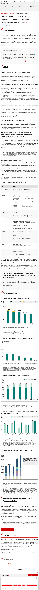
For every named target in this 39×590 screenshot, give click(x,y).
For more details (6, 287)
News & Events (21, 6)
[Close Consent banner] (37, 578)
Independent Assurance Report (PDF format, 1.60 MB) (13, 60)
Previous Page (20, 569)
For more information (6, 529)
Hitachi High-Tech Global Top (33, 575)
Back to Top (34, 572)
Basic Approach (5, 19)
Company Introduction (5, 563)
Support (16, 6)
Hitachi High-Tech (5, 575)
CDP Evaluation (5, 25)
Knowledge (11, 6)
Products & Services (5, 6)
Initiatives (15, 19)
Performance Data (25, 19)
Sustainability (32, 6)
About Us (27, 6)
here (6, 582)
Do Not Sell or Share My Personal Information (19, 585)
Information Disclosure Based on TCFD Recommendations (13, 22)
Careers (3, 9)
